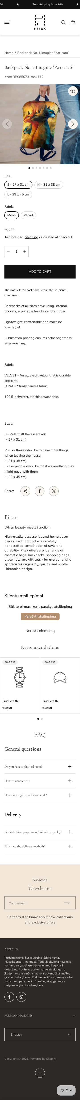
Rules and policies (18, 1015)
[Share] (25, 491)
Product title (10, 701)
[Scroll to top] (40, 1073)
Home (8, 53)
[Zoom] (73, 91)
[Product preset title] (20, 677)
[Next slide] (73, 124)
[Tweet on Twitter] (54, 491)
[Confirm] (68, 903)
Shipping (31, 237)
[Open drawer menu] (7, 22)
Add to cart (40, 271)
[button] (29, 168)
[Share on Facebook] (39, 491)
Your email (16, 903)
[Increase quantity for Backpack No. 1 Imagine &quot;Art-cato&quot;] (24, 251)
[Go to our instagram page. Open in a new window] (21, 997)
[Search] (63, 22)
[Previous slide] (7, 124)
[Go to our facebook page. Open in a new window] (9, 997)
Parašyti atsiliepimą (40, 616)
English (16, 1034)
